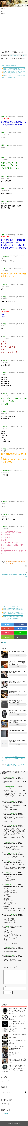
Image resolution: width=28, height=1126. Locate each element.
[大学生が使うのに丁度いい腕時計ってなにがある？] (4, 684)
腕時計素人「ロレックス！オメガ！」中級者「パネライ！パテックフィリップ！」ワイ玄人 (17, 1010)
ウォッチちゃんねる (15, 1123)
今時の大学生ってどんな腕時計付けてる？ (17, 741)
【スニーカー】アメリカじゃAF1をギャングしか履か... (14, 71)
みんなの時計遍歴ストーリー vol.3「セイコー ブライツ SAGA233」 (14, 764)
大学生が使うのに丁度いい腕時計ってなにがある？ (17, 682)
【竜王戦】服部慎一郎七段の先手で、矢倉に (12, 72)
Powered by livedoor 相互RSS (9, 77)
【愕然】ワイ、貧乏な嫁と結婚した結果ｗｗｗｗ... (13, 608)
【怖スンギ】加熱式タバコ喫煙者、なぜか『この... (13, 613)
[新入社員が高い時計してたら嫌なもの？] (4, 674)
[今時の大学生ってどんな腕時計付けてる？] (4, 743)
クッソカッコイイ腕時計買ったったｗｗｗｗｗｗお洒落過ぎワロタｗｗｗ (17, 663)
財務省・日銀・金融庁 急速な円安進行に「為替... (13, 616)
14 (23, 55)
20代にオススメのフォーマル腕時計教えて (17, 691)
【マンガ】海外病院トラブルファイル (9, 65)
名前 (5, 986)
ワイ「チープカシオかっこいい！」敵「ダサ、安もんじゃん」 (17, 1017)
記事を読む (18, 655)
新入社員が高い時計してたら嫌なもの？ (17, 672)
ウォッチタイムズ (6, 1113)
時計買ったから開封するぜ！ (17, 730)
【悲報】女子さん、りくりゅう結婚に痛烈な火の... (13, 609)
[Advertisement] (14, 34)
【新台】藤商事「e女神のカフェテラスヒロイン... (13, 612)
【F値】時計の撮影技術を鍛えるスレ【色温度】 (17, 721)
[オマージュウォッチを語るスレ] (4, 654)
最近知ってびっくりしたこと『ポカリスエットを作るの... (14, 75)
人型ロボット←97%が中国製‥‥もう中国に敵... (13, 615)
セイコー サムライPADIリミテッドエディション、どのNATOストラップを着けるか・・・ (13, 758)
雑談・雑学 (17, 55)
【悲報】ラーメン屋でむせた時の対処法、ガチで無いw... (14, 73)
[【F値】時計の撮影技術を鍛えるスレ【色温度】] (4, 723)
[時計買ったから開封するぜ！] (4, 733)
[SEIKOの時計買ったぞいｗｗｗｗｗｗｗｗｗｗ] (4, 704)
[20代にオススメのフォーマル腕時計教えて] (4, 694)
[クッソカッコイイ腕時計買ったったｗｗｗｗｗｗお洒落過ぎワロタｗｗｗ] (4, 664)
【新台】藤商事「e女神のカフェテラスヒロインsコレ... (14, 67)
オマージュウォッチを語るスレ (17, 652)
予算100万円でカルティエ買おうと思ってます (17, 711)
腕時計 (11, 55)
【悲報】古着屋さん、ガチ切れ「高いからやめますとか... (14, 69)
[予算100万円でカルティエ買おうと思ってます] (4, 714)
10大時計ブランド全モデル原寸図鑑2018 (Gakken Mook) (15, 562)
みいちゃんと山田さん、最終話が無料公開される (13, 611)
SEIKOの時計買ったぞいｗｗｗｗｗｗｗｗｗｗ (17, 701)
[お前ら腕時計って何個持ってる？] (20, 628)
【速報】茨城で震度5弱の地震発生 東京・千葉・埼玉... (14, 68)
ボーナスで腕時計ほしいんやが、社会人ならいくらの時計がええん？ (17, 1023)
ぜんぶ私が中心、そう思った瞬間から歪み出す (10, 606)
